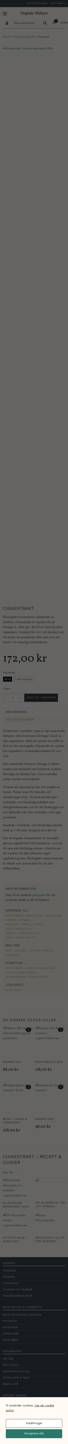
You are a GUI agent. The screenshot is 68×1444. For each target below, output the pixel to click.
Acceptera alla (34, 1433)
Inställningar (34, 1423)
